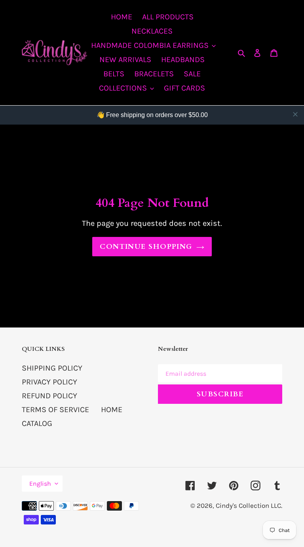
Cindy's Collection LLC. (249, 505)
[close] (295, 114)
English (40, 483)
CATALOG (37, 423)
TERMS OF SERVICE (55, 409)
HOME (111, 409)
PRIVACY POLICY (49, 381)
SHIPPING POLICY (52, 368)
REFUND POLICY (49, 395)
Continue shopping (146, 247)
